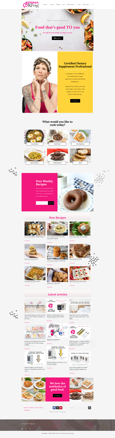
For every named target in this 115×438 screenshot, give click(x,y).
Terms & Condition (29, 407)
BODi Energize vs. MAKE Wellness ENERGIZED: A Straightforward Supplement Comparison (79, 343)
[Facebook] (22, 428)
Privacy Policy (39, 407)
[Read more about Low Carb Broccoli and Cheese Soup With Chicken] (89, 407)
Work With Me (89, 426)
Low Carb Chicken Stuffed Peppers (35, 236)
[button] (47, 4)
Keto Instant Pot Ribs (76, 259)
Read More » (27, 322)
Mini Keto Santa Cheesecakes (78, 281)
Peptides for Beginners (53, 339)
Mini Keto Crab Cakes (53, 283)
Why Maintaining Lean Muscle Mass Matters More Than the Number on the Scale (35, 316)
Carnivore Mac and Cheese (32, 281)
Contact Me (90, 424)
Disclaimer (27, 410)
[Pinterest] (29, 428)
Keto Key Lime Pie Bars (31, 259)
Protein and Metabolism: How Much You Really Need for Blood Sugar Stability (35, 343)
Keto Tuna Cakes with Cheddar (78, 236)
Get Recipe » (27, 240)
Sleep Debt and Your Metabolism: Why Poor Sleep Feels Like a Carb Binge (79, 316)
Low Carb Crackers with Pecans (56, 261)
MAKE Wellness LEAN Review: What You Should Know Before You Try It (35, 369)
